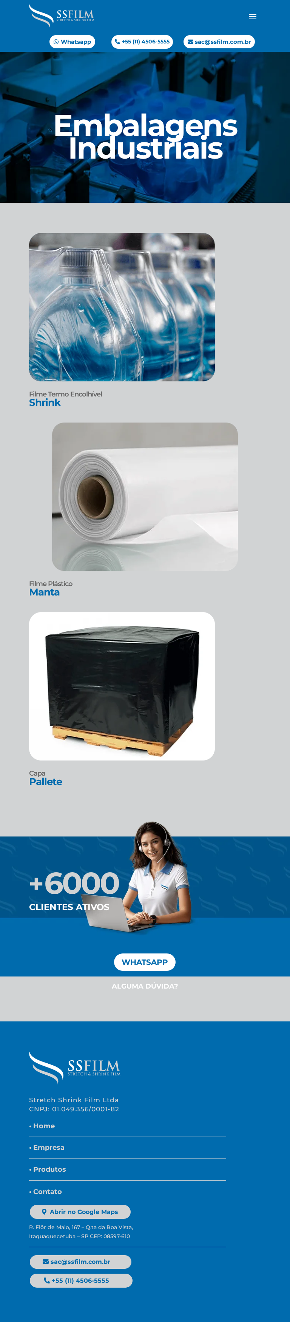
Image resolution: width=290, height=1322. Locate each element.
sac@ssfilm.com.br (223, 41)
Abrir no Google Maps (84, 1212)
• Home (42, 1126)
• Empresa (47, 1147)
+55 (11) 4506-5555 (146, 41)
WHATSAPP (145, 962)
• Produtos (47, 1169)
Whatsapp (76, 41)
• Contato (45, 1192)
